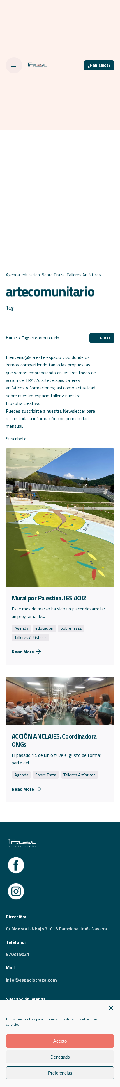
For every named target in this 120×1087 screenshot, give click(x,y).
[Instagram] (16, 884)
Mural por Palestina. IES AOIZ (49, 598)
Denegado (60, 1056)
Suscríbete (16, 438)
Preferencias (60, 1072)
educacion (31, 275)
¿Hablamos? (99, 65)
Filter (105, 338)
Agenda (13, 275)
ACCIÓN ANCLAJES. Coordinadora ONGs (54, 740)
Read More (23, 651)
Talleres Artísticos (83, 275)
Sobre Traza (53, 275)
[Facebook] (16, 858)
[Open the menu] (14, 65)
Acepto (60, 1041)
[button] (111, 1008)
